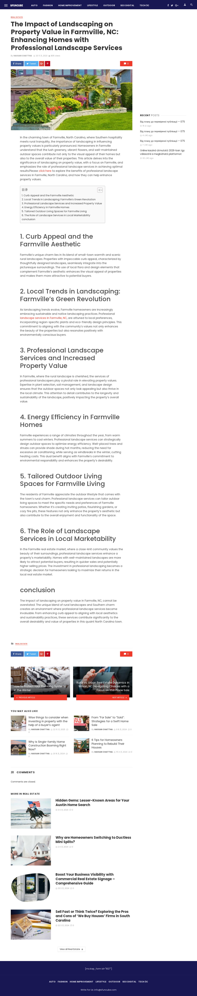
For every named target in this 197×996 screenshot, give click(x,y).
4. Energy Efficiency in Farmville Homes (45, 207)
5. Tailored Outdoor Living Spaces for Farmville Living (54, 211)
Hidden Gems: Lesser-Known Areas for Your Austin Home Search (92, 802)
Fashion (48, 5)
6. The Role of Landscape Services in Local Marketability (56, 215)
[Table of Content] (100, 190)
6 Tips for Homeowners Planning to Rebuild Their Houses (108, 743)
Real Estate (17, 17)
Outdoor (109, 5)
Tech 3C (144, 5)
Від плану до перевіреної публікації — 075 (162, 121)
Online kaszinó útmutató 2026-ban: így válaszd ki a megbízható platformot (162, 152)
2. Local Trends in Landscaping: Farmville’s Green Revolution (59, 199)
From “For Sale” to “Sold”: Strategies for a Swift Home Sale (110, 721)
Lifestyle (92, 5)
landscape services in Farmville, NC (43, 318)
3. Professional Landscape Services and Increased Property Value (62, 203)
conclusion (28, 219)
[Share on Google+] (41, 63)
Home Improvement (70, 5)
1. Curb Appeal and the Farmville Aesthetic (48, 195)
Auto (34, 5)
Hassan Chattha (23, 55)
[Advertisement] (163, 61)
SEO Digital (127, 5)
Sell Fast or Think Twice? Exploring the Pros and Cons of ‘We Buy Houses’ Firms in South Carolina (93, 916)
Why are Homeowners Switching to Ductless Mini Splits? (93, 839)
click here (45, 171)
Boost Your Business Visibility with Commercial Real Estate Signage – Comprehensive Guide (85, 879)
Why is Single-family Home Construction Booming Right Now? (47, 745)
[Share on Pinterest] (47, 63)
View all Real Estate (70, 949)
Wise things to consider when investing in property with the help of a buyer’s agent (48, 721)
